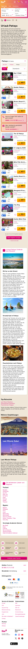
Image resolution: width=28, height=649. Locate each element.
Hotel (10, 6)
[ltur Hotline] (22, 2)
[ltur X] (16, 639)
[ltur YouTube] (22, 635)
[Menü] (13, 593)
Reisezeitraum (5, 13)
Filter (4, 68)
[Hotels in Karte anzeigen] (25, 61)
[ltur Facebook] (16, 635)
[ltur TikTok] (22, 639)
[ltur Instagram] (19, 635)
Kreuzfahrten (16, 6)
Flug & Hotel (4, 6)
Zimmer (16, 13)
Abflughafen (17, 9)
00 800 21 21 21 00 (8, 568)
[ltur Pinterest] (19, 639)
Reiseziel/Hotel (5, 9)
